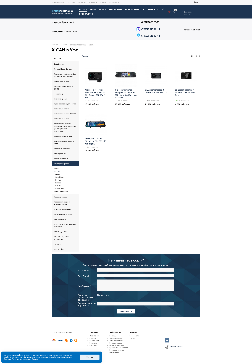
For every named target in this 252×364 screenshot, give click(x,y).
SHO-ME (58, 186)
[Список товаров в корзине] (186, 13)
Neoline (58, 180)
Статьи (132, 338)
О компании (94, 336)
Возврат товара (115, 343)
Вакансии (93, 343)
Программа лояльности (118, 348)
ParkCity (58, 183)
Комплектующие (61, 191)
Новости (93, 338)
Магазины (93, 345)
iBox (57, 168)
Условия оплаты (115, 338)
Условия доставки (116, 340)
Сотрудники (94, 340)
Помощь (133, 332)
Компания (94, 332)
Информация (115, 332)
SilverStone (59, 188)
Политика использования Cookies (25, 359)
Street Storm (60, 177)
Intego (57, 174)
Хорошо (89, 357)
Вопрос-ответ (135, 336)
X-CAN (57, 171)
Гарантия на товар (116, 345)
